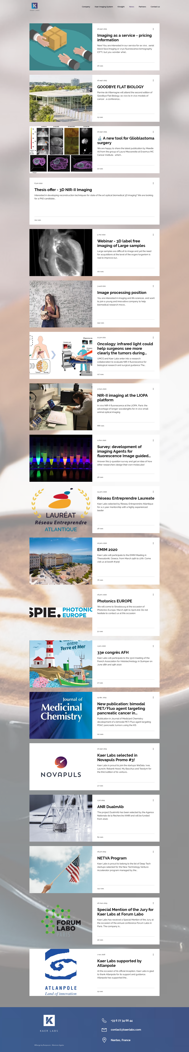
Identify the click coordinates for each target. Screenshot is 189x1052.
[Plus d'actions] (154, 29)
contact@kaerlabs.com (126, 1029)
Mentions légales (58, 1045)
